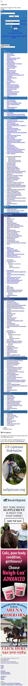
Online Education (11, 164)
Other (8, 285)
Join (8, 105)
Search (10, 265)
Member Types (10, 219)
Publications (10, 413)
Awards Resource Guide (13, 241)
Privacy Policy (3, 662)
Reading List (10, 181)
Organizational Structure (13, 87)
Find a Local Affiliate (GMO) (14, 103)
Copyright (8, 662)
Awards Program (11, 240)
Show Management (11, 317)
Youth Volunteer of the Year (13, 257)
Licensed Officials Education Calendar (16, 198)
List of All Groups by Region (14, 401)
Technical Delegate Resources (14, 195)
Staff (8, 69)
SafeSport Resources (12, 94)
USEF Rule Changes (12, 350)
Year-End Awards (11, 261)
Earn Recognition (11, 165)
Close (2, 9)
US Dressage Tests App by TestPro (15, 210)
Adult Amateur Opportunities (14, 193)
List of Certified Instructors (13, 384)
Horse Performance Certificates (14, 341)
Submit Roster (10, 398)
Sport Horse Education (12, 128)
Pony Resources (11, 199)
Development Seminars (12, 177)
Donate (2, 677)
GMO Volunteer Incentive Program (15, 254)
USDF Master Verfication (13, 224)
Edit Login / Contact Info (13, 227)
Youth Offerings (11, 65)
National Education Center (13, 58)
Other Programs (11, 138)
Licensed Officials (11, 376)
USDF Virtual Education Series (14, 160)
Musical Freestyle (11, 313)
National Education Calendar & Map (16, 114)
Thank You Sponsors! (15, 36)
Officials (9, 79)
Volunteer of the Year (12, 255)
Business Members (11, 70)
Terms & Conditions (14, 662)
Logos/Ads (9, 422)
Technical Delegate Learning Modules (16, 171)
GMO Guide (10, 395)
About (2, 667)
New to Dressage (11, 100)
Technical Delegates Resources (14, 377)
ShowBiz (9, 322)
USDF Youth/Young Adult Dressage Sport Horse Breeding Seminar (16, 150)
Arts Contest (10, 287)
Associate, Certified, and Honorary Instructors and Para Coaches (15, 183)
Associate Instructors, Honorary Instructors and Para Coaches (14, 368)
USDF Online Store (12, 209)
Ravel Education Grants (13, 278)
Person (8, 217)
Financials (9, 90)
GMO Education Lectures (13, 170)
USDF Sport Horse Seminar (14, 135)
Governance (10, 80)
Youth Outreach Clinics (12, 148)
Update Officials (11, 397)
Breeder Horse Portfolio (13, 237)
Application (10, 292)
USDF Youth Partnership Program (15, 152)
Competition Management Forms (15, 320)
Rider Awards (10, 288)
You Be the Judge (11, 157)
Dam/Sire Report (11, 238)
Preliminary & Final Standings (14, 263)
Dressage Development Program (15, 175)
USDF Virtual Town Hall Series (14, 161)
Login (14, 16)
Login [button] (15, 28)
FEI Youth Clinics (11, 146)
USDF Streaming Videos (13, 212)
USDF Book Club (11, 159)
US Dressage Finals (12, 302)
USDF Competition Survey (13, 354)
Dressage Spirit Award (12, 283)
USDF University (11, 153)
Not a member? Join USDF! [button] (15, 33)
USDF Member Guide (12, 416)
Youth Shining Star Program (14, 277)
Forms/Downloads (5, 672)
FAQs (8, 96)
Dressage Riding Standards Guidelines (16, 185)
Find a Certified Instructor (13, 104)
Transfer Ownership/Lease (13, 231)
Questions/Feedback (6, 673)
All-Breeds (10, 262)
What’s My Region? (12, 223)
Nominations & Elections (13, 91)
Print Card (9, 220)
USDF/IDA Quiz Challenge (14, 141)
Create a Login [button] (15, 30)
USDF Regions (10, 62)
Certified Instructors (12, 77)
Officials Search (11, 319)
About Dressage (11, 55)
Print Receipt (10, 221)
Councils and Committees (13, 86)
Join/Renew (3, 676)
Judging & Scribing (11, 101)
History (8, 56)
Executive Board (11, 68)
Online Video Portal (12, 136)
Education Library (11, 163)
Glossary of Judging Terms (13, 192)
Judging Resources (11, 196)
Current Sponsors (11, 72)
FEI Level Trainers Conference (14, 139)
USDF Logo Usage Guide (13, 423)
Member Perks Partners (12, 73)
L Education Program (12, 119)
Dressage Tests (10, 346)
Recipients (10, 294)
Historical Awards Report (14, 267)
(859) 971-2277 (6, 659)
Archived (11, 266)
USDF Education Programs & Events (16, 115)
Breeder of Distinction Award (14, 291)
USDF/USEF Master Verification (15, 226)
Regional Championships (13, 303)
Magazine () (14, 63)
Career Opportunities (12, 93)
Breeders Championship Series (14, 306)
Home (5, 427)
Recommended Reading (13, 124)
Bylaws (9, 83)
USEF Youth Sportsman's (13, 281)
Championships (10, 301)
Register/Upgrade (11, 230)
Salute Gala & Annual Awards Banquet (16, 242)
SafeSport (3, 671)
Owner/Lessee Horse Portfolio (14, 235)
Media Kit (9, 419)
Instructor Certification (12, 179)
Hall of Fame (10, 60)
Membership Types (11, 59)
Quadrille (9, 316)
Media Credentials (11, 421)
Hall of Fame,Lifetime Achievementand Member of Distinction (13, 250)
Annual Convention (12, 89)
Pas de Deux (10, 315)
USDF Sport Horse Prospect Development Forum (14, 130)
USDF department (19, 441)
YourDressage (10, 418)
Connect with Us (6, 36)
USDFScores (10, 349)
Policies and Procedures (13, 84)
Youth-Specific (10, 145)
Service (8, 247)
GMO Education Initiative (13, 168)
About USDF (10, 53)
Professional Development (13, 178)
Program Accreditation (12, 167)
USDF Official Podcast (12, 191)
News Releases (10, 425)
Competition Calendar (12, 347)
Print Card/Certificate (12, 233)
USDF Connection (11, 415)
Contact (2, 679)
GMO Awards (10, 252)
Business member (16, 27)
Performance (10, 259)
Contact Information (12, 66)
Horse (8, 228)
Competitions (10, 112)
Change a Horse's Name (13, 234)
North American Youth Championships (16, 305)
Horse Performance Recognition (15, 290)
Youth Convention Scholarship (14, 280)
